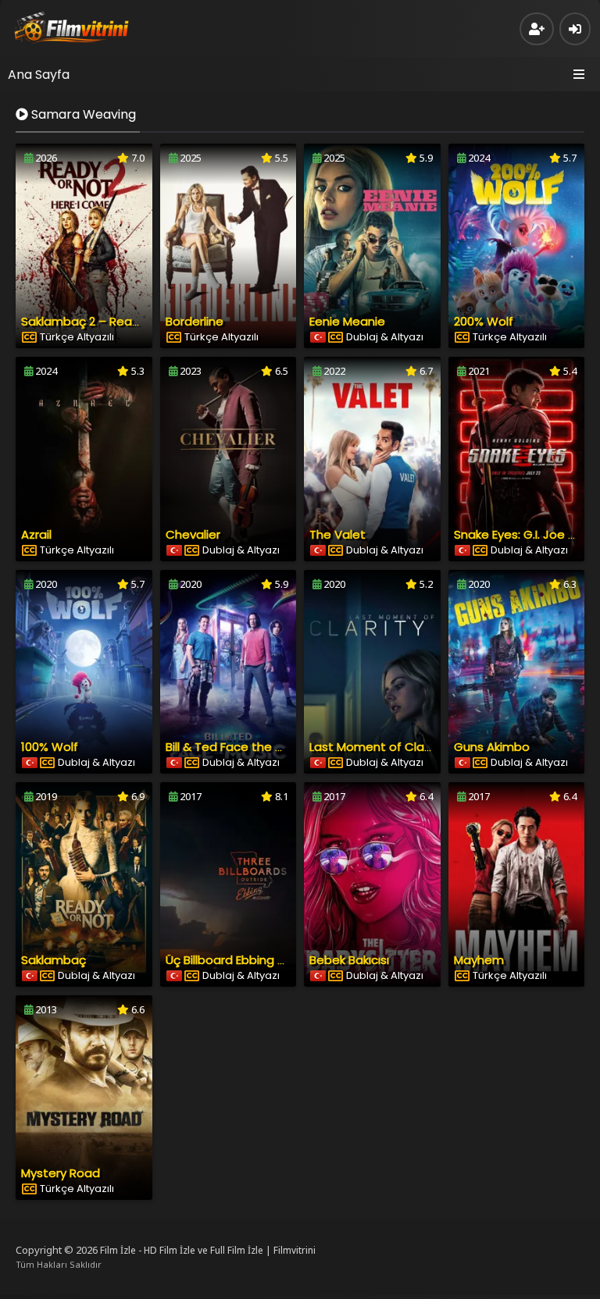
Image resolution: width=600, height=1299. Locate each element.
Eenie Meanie (347, 321)
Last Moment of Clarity (375, 746)
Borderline (194, 321)
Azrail (36, 534)
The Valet (337, 534)
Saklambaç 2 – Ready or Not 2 (108, 321)
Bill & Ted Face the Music (236, 746)
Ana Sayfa (39, 75)
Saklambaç (53, 960)
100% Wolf (49, 746)
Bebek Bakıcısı (349, 960)
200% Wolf (483, 321)
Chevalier (193, 534)
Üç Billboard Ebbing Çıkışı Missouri (259, 960)
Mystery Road (60, 1173)
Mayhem (479, 960)
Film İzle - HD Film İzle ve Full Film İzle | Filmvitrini (208, 1250)
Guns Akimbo (492, 746)
